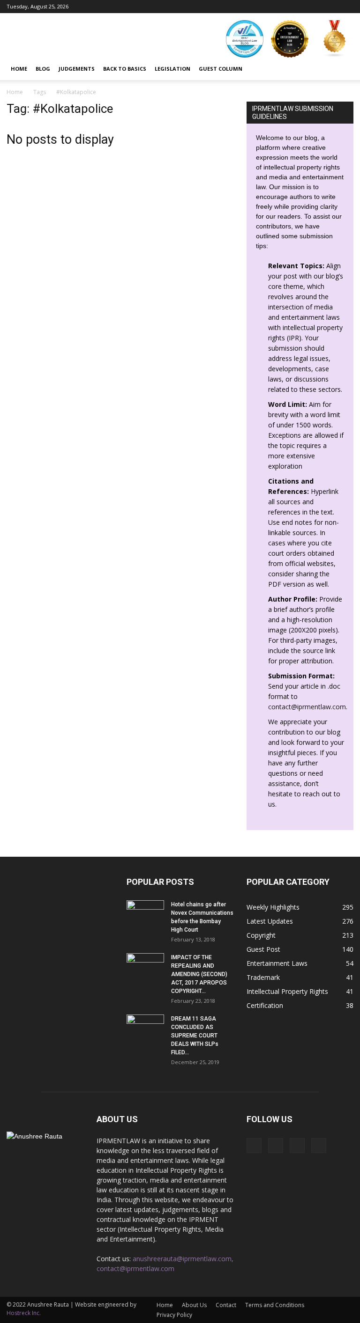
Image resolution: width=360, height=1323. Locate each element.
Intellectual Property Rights (287, 991)
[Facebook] (300, 6)
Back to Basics (124, 68)
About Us (194, 1305)
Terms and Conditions (274, 1305)
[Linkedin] (331, 6)
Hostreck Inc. (24, 1313)
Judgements (77, 68)
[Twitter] (346, 6)
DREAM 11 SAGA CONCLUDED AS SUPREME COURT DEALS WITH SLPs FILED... (194, 1035)
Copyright (261, 935)
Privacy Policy (174, 1315)
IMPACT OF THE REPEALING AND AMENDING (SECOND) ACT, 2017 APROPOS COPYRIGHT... (199, 974)
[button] (342, 69)
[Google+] (315, 6)
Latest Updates (270, 921)
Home (19, 68)
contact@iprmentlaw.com (307, 706)
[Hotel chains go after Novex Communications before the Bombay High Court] (145, 913)
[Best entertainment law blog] (244, 39)
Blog (43, 68)
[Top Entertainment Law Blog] (289, 39)
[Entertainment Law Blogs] (334, 39)
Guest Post (263, 949)
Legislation (172, 68)
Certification (265, 1005)
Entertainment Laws (277, 963)
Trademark (263, 977)
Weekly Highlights (273, 907)
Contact (226, 1305)
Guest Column (220, 68)
